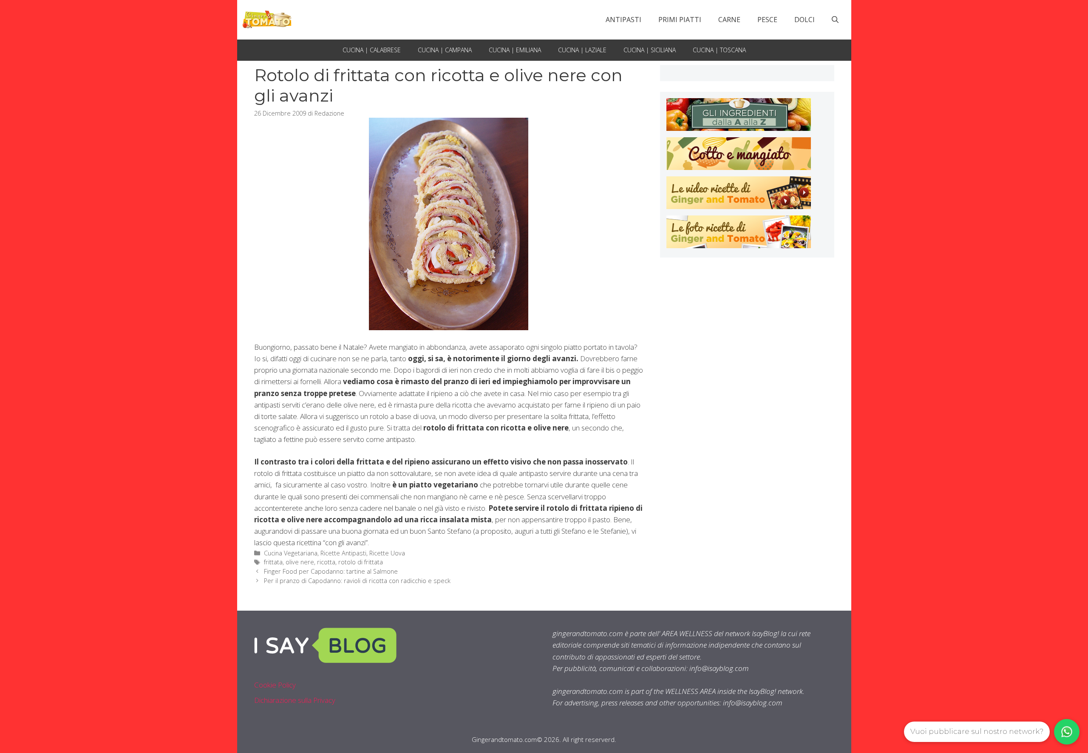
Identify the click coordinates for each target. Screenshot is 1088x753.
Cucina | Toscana (719, 50)
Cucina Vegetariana (290, 553)
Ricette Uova (387, 553)
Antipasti (623, 19)
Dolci (804, 19)
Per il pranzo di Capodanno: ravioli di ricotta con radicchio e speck (357, 581)
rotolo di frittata (360, 562)
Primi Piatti (679, 19)
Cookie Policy (275, 685)
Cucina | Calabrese (372, 50)
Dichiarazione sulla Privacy (294, 700)
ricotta (326, 562)
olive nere (300, 562)
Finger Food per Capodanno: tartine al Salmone (331, 571)
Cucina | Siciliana (649, 50)
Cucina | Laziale (582, 50)
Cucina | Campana (445, 50)
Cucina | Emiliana (515, 50)
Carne (729, 19)
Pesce (767, 19)
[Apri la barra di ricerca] (835, 19)
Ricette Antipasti (343, 553)
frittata (273, 562)
